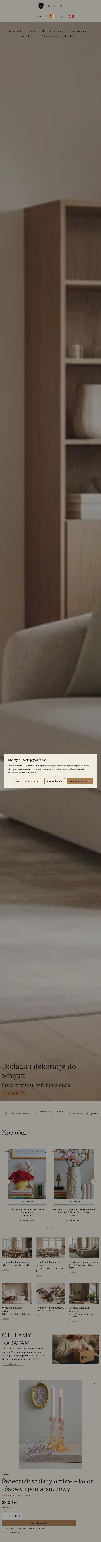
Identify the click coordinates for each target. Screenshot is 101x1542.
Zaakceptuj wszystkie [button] (80, 781)
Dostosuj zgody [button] (54, 781)
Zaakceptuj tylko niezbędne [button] (26, 781)
